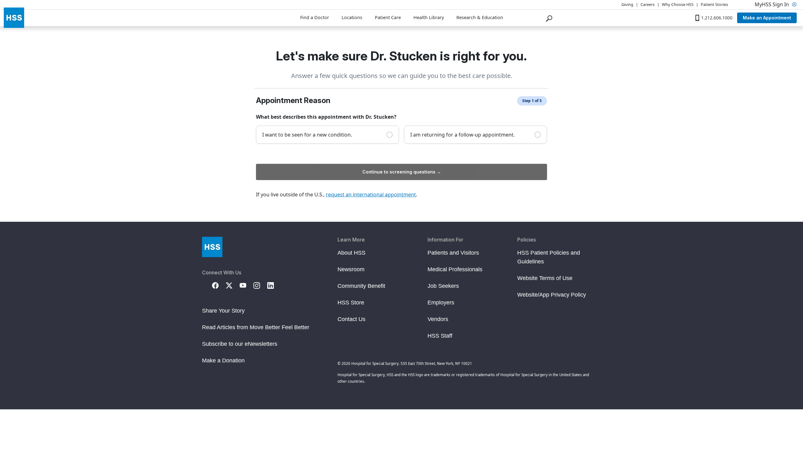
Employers (441, 302)
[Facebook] (219, 285)
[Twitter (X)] (233, 285)
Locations (352, 17)
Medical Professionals (455, 269)
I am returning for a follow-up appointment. (462, 134)
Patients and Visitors (453, 253)
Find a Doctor (314, 17)
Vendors (438, 319)
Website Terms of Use (544, 278)
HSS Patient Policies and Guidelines (548, 257)
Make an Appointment (767, 17)
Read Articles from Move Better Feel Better (255, 327)
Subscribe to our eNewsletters (239, 344)
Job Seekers (443, 286)
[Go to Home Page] (212, 247)
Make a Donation (223, 360)
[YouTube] (246, 285)
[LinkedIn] (274, 285)
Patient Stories (714, 4)
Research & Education (479, 17)
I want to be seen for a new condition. (307, 134)
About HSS (351, 253)
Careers (648, 4)
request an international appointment (371, 194)
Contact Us (351, 319)
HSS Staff (440, 336)
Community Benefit (361, 286)
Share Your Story (223, 311)
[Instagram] (260, 285)
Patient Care (388, 17)
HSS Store (351, 302)
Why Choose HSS (678, 4)
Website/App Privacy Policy (551, 295)
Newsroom (351, 269)
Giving (627, 4)
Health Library (428, 17)
